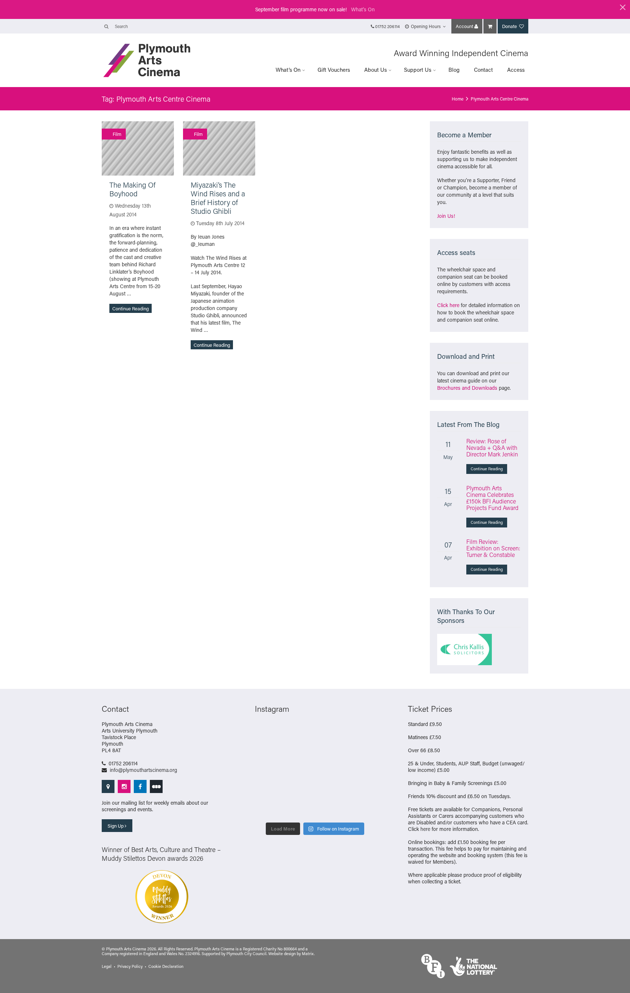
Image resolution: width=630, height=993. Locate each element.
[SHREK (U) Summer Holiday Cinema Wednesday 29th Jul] (361, 752)
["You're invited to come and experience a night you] (361, 733)
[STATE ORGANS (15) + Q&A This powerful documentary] (330, 752)
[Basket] (490, 26)
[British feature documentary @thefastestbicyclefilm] (268, 752)
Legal (107, 966)
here (425, 828)
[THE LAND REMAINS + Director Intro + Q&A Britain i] (299, 733)
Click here (448, 305)
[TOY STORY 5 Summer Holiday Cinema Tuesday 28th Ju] (299, 770)
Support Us (417, 69)
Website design (282, 953)
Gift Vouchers (334, 69)
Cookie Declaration (165, 966)
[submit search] (106, 26)
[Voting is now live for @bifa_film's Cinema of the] (330, 733)
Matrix (308, 953)
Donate (510, 26)
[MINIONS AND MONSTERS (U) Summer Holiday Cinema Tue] (268, 770)
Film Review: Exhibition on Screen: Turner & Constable (493, 548)
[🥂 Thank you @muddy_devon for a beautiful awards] (330, 789)
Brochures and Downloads (467, 387)
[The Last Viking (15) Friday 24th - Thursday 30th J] (330, 770)
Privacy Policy (130, 966)
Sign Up (116, 826)
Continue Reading (130, 308)
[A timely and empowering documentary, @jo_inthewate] (361, 808)
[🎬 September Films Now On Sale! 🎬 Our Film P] (299, 752)
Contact (483, 69)
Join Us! (446, 215)
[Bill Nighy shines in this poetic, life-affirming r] (268, 808)
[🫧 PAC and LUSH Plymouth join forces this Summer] (299, 789)
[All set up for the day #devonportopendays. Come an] (268, 789)
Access (516, 69)
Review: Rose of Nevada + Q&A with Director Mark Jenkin (492, 447)
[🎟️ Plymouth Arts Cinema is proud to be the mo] (330, 808)
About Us (375, 69)
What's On (363, 9)
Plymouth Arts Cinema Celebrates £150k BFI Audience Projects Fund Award (492, 497)
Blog (454, 69)
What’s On (288, 69)
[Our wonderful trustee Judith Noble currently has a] (361, 789)
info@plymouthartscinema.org (143, 769)
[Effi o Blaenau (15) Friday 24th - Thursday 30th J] (361, 770)
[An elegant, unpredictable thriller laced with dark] (299, 808)
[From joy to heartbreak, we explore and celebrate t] (268, 733)
